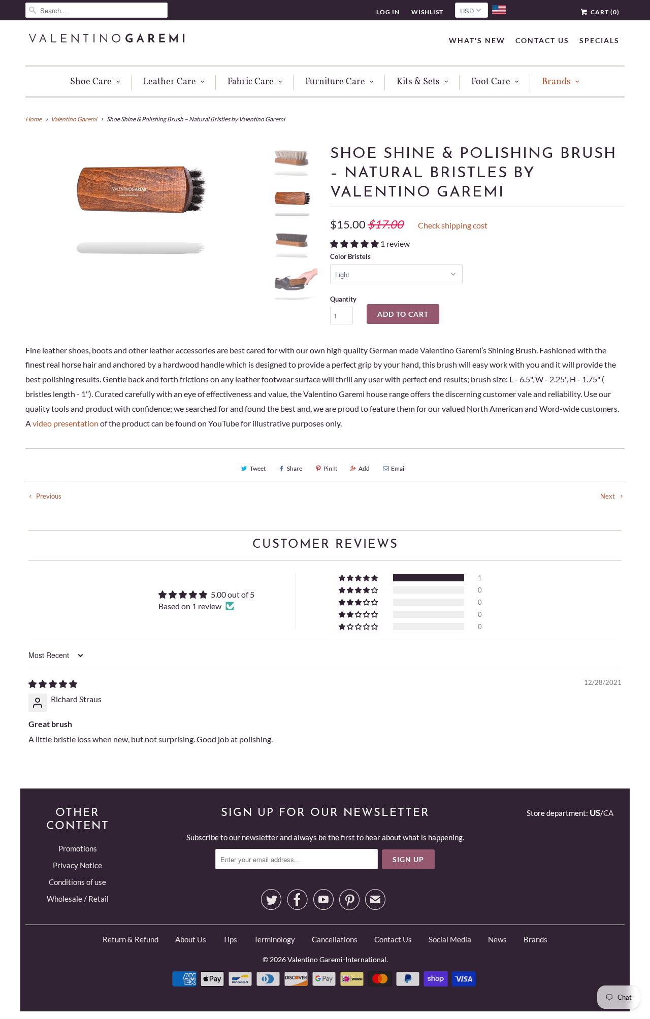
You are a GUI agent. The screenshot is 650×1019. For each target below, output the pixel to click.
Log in (388, 12)
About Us (190, 939)
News (497, 939)
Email (398, 468)
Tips (230, 939)
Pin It (330, 468)
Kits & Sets (418, 82)
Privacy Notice (77, 865)
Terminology (274, 939)
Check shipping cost (453, 225)
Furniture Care (335, 82)
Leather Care (169, 82)
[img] (52, 683)
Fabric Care (251, 82)
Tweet (258, 468)
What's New (477, 40)
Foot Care (490, 82)
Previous (48, 496)
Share (294, 468)
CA (608, 812)
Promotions (77, 848)
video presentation (65, 423)
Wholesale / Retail (78, 898)
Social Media (450, 939)
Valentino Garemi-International (336, 959)
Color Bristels (350, 256)
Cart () (604, 12)
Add (364, 468)
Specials (599, 40)
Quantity (343, 299)
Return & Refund (130, 939)
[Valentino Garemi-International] (106, 39)
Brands (556, 82)
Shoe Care (91, 82)
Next (608, 496)
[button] (355, 243)
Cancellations (335, 939)
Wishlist (427, 12)
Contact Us (542, 40)
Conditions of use (77, 881)
